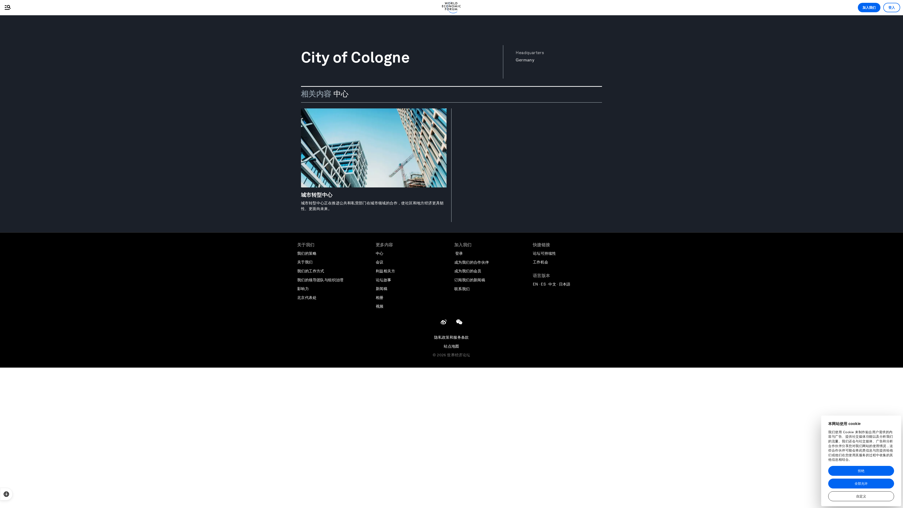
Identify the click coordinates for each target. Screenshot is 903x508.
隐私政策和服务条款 (451, 337)
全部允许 (861, 483)
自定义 (861, 496)
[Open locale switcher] (6, 494)
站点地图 (451, 346)
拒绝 (861, 471)
